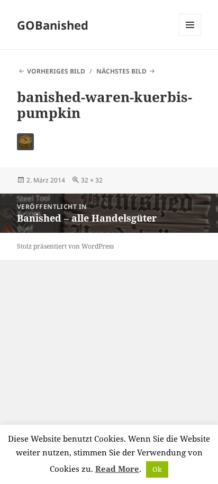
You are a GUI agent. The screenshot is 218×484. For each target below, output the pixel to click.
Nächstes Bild (121, 71)
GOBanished (52, 25)
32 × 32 (92, 180)
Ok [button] (157, 469)
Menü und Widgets (190, 35)
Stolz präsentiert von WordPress (65, 246)
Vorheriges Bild (56, 71)
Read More (117, 468)
